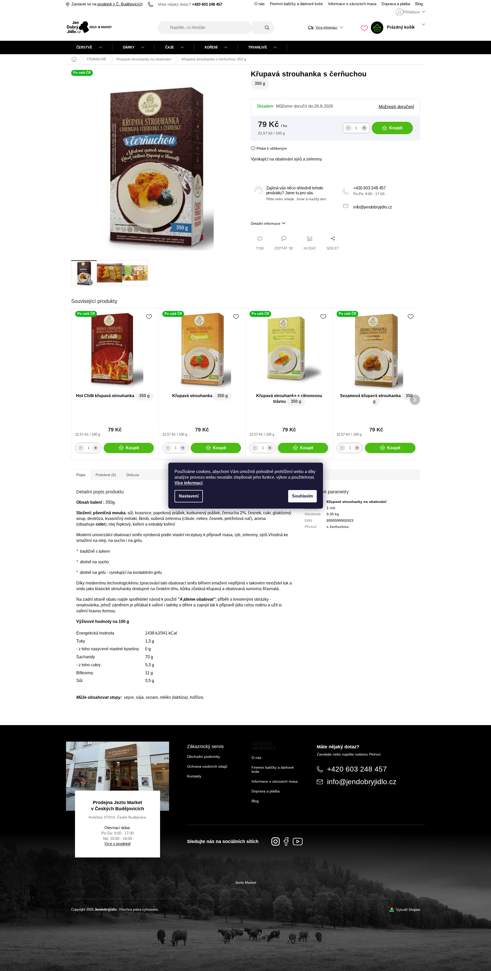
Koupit (395, 128)
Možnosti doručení (396, 106)
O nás (259, 4)
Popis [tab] (80, 475)
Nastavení (188, 496)
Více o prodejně (117, 843)
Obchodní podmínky (203, 757)
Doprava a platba (395, 4)
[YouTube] (298, 841)
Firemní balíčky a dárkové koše (296, 4)
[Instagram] (275, 841)
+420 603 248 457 (369, 188)
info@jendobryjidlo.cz (372, 207)
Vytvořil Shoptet (408, 910)
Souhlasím (302, 496)
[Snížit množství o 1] (348, 128)
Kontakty (194, 776)
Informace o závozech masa (352, 4)
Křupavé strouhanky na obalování (356, 502)
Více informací (188, 483)
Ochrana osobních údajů (207, 766)
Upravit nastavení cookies (179, 909)
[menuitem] (89, 47)
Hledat (263, 27)
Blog (419, 4)
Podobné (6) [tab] (106, 475)
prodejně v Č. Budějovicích (120, 4)
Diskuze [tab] (132, 475)
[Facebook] (286, 841)
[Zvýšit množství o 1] (364, 128)
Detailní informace (265, 223)
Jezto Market (245, 882)
